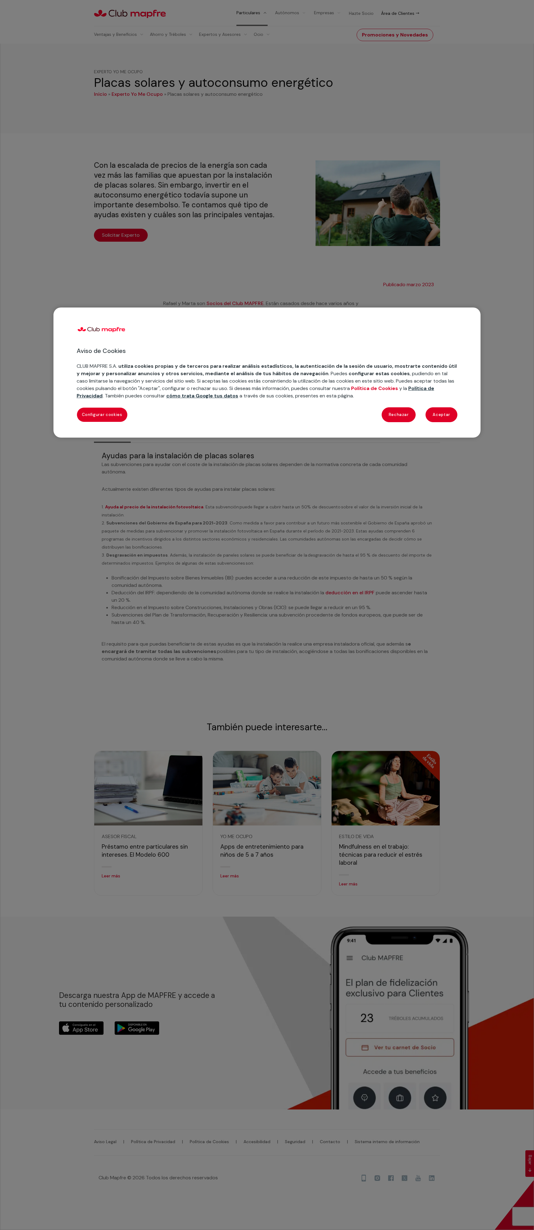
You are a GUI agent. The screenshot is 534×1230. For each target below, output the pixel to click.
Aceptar (441, 414)
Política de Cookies (374, 388)
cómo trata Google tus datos (202, 395)
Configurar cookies (102, 414)
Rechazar (399, 414)
